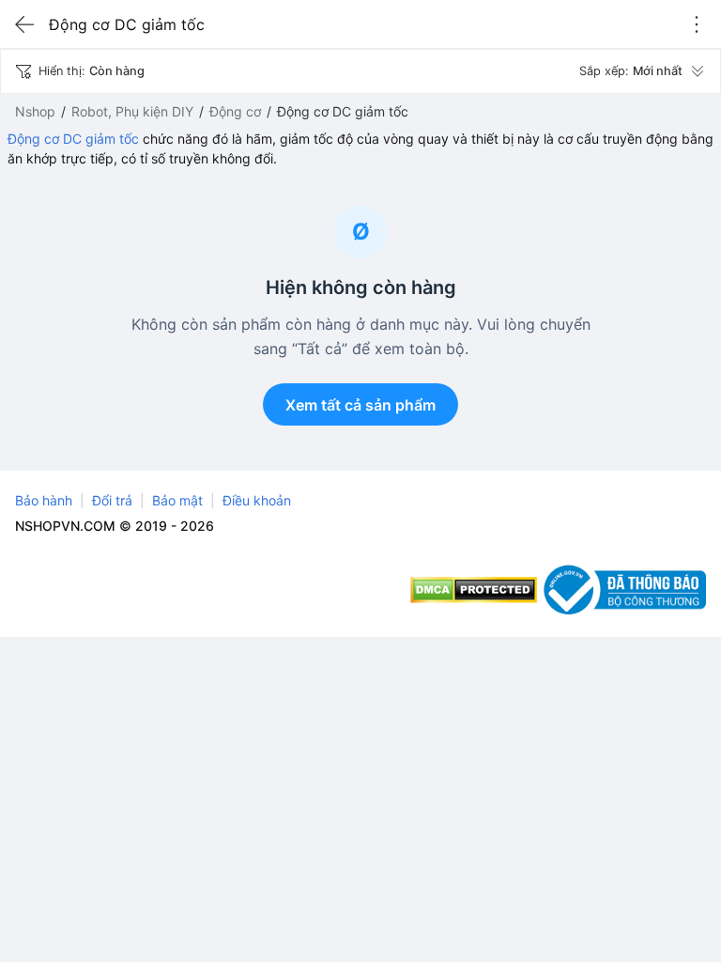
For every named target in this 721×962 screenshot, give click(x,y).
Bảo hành (43, 500)
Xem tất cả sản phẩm (360, 405)
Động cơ (235, 111)
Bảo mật (177, 500)
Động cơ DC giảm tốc (73, 139)
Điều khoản (256, 500)
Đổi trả (112, 500)
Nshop (35, 111)
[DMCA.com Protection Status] (473, 590)
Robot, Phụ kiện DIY (132, 111)
